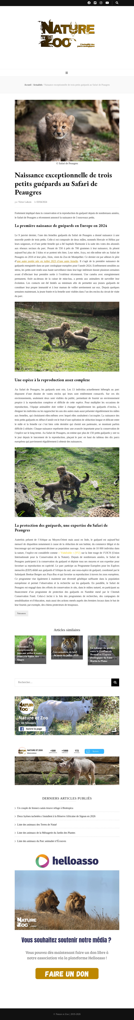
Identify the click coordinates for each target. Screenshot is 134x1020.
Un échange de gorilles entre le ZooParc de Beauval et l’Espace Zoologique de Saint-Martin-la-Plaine (102, 654)
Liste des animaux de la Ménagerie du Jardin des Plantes (46, 832)
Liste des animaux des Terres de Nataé (37, 824)
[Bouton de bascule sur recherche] (117, 3)
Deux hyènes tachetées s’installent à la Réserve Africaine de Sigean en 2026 (56, 816)
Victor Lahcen (24, 202)
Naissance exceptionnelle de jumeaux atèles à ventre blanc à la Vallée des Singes (29, 653)
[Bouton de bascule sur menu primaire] (67, 73)
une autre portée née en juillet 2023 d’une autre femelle (47, 261)
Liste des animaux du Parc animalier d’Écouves (41, 841)
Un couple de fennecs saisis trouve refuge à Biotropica (45, 808)
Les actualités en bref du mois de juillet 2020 (66, 653)
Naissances (21, 613)
